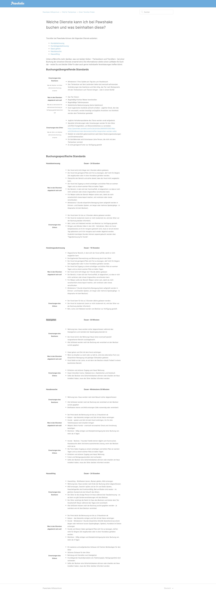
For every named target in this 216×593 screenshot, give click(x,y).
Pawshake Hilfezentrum (51, 12)
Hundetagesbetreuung (60, 46)
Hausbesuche (56, 51)
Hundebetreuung (57, 43)
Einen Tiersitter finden (87, 12)
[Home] (18, 5)
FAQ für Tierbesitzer (69, 12)
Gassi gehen (56, 49)
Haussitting (55, 54)
